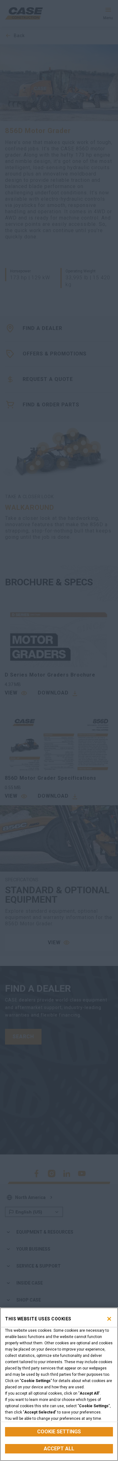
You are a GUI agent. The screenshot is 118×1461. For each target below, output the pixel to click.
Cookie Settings (59, 1432)
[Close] (109, 1319)
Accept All (59, 1449)
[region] (59, 1384)
